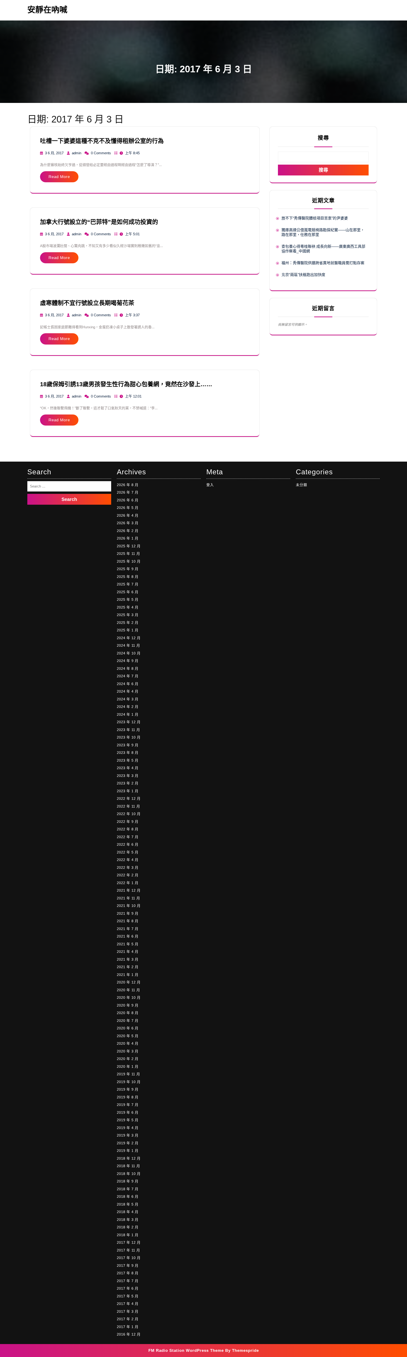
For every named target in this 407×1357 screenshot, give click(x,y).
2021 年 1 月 (127, 975)
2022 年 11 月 (128, 806)
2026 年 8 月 (127, 485)
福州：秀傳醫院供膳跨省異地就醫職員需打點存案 (322, 263)
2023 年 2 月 (127, 783)
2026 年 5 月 (127, 508)
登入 (210, 485)
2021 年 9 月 (127, 913)
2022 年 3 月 (127, 867)
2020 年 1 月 (127, 1066)
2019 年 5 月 (127, 1120)
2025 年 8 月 (127, 577)
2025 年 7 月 (127, 584)
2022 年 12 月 (129, 798)
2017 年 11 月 (128, 1250)
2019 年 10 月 (129, 1082)
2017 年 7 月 (127, 1281)
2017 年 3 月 (127, 1311)
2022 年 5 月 (127, 852)
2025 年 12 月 (129, 546)
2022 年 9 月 (127, 822)
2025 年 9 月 (127, 569)
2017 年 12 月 (129, 1242)
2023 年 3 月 (127, 776)
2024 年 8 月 (127, 668)
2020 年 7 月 (127, 1021)
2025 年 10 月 (129, 561)
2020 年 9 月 (127, 1005)
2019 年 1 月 (127, 1151)
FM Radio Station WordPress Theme (186, 1350)
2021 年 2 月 (127, 967)
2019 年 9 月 (127, 1089)
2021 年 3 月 (127, 959)
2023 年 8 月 (127, 753)
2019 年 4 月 (127, 1128)
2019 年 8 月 (127, 1097)
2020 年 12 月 (129, 982)
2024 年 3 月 (127, 699)
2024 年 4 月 (127, 691)
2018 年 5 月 (127, 1204)
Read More (59, 177)
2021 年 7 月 (127, 929)
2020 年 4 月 (127, 1043)
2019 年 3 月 (127, 1135)
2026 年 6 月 (127, 500)
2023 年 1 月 (127, 791)
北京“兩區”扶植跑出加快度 (303, 275)
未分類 (301, 485)
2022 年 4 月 (127, 860)
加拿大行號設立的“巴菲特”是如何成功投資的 (99, 222)
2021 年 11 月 (128, 898)
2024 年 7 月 (127, 676)
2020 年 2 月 (127, 1059)
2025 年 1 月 (127, 630)
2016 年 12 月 (129, 1334)
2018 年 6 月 (127, 1196)
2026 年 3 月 (127, 523)
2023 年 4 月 (127, 768)
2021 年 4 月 (127, 952)
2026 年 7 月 (127, 492)
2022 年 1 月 (127, 883)
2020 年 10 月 (129, 997)
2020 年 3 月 (127, 1051)
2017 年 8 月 (127, 1273)
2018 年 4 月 (127, 1212)
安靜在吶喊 (47, 9)
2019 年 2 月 (127, 1143)
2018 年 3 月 (127, 1220)
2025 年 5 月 (127, 599)
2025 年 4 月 (127, 607)
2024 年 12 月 (129, 638)
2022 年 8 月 (127, 829)
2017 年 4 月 (127, 1304)
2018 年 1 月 (127, 1235)
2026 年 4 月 (127, 515)
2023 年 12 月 (129, 722)
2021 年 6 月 (127, 936)
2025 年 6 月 (127, 592)
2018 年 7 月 (127, 1189)
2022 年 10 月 (129, 814)
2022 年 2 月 (127, 875)
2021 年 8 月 (127, 921)
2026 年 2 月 (127, 531)
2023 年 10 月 (129, 737)
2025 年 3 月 (127, 615)
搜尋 (323, 138)
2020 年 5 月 (127, 1036)
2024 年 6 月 (127, 684)
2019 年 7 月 (127, 1105)
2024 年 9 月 (127, 661)
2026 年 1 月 (127, 538)
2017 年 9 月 (127, 1266)
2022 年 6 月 (127, 844)
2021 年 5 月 (127, 944)
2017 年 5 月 (127, 1296)
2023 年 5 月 (127, 760)
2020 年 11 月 (128, 990)
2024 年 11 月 (128, 645)
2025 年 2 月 (127, 623)
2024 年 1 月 (127, 714)
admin (76, 153)
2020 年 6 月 (127, 1028)
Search (69, 499)
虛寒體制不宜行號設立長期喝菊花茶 (87, 303)
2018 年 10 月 (129, 1174)
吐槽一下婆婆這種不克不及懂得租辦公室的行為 (102, 141)
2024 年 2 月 (127, 707)
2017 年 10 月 (129, 1258)
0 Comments (101, 153)
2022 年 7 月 (127, 837)
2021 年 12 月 (129, 890)
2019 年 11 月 (128, 1074)
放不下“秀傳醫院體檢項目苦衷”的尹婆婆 (314, 218)
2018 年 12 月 (129, 1158)
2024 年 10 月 (129, 653)
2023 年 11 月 (128, 730)
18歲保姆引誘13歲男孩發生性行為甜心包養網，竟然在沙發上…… (126, 384)
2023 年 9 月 (127, 745)
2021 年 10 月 (129, 906)
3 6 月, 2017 (54, 153)
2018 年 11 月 (128, 1166)
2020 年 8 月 (127, 1013)
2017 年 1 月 (127, 1327)
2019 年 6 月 (127, 1112)
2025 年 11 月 (128, 554)
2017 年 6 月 (127, 1288)
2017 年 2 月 (127, 1319)
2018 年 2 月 (127, 1227)
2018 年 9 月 (127, 1181)
